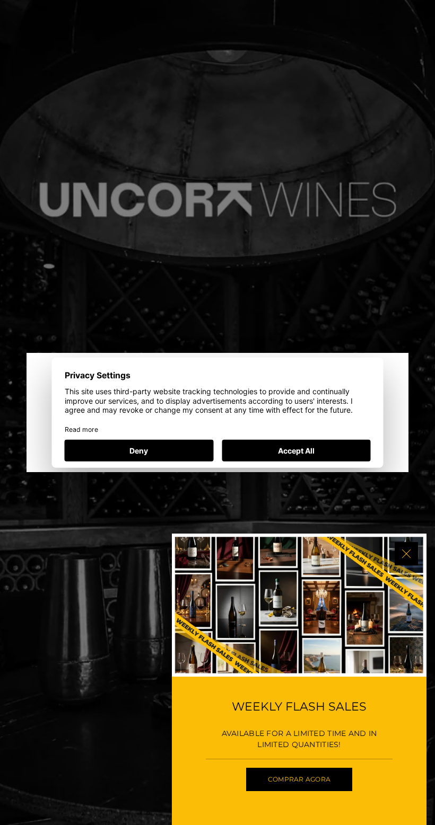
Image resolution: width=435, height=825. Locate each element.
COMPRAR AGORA (299, 779)
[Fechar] (406, 553)
